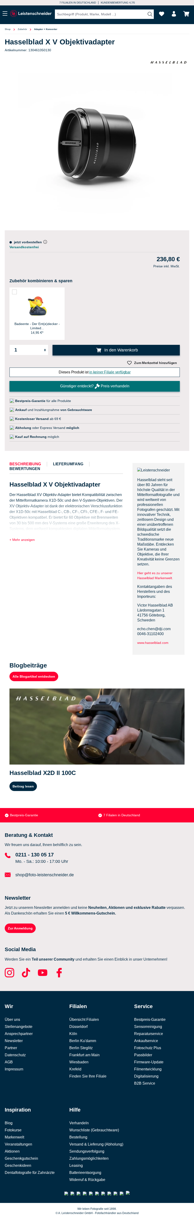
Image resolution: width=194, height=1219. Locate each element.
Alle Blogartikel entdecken (34, 676)
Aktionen (12, 1151)
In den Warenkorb (120, 350)
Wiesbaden (78, 1062)
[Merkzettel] (161, 14)
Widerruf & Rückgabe (87, 1180)
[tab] (25, 464)
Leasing (76, 1165)
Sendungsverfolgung (86, 1151)
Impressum (14, 1069)
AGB (9, 1062)
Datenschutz (15, 1055)
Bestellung (78, 1137)
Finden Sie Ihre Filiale (87, 1076)
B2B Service (144, 1083)
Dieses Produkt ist (95, 372)
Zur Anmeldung (20, 928)
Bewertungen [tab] (24, 469)
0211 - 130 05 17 (34, 855)
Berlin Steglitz (81, 1048)
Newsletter (14, 1041)
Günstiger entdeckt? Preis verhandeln (94, 386)
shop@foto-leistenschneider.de (44, 875)
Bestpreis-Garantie (24, 815)
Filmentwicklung (148, 1069)
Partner (11, 1048)
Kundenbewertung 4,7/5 (118, 2)
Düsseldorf (78, 1027)
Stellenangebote (18, 1027)
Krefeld (75, 1069)
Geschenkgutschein (21, 1158)
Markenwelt (14, 1137)
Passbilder (143, 1055)
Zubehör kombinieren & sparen (40, 280)
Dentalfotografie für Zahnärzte (30, 1173)
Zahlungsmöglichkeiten (89, 1158)
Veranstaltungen (18, 1144)
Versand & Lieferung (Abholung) (96, 1144)
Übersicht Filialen (84, 1020)
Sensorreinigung (148, 1027)
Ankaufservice (146, 1041)
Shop (8, 29)
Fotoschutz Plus (147, 1048)
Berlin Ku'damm (82, 1041)
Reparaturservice (148, 1034)
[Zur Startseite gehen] (30, 13)
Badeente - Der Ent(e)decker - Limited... (37, 326)
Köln (73, 1034)
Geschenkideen (18, 1165)
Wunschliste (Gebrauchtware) (94, 1130)
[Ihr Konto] (174, 14)
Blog (9, 1123)
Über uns (12, 1020)
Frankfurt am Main (84, 1055)
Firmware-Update (148, 1062)
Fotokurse (13, 1130)
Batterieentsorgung (85, 1173)
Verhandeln (79, 1123)
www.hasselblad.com (152, 643)
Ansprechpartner (19, 1034)
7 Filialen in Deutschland (77, 2)
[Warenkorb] (186, 14)
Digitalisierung (146, 1076)
